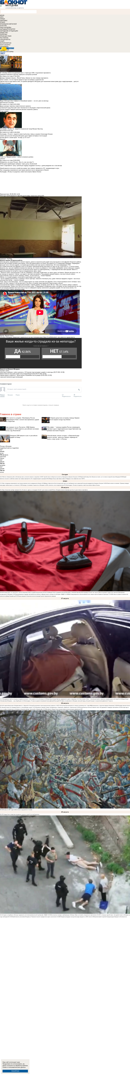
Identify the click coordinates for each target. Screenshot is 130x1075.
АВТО (1, 17)
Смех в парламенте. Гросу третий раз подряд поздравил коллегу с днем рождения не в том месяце (31, 165)
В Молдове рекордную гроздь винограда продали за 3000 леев (75, 916)
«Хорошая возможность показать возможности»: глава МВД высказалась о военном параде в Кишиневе (88, 705)
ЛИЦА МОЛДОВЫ (5, 27)
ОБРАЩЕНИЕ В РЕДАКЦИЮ (9, 31)
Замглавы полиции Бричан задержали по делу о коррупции (61, 699)
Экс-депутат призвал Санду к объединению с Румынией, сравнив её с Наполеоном (55, 707)
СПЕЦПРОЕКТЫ (5, 39)
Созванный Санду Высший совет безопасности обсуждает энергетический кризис (25, 108)
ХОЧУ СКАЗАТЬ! (5, 45)
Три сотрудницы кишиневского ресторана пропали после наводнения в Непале (22, 483)
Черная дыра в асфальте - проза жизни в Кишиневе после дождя (20, 375)
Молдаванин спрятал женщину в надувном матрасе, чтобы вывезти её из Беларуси (23, 699)
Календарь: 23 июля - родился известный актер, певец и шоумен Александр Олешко (26, 134)
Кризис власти (4, 55)
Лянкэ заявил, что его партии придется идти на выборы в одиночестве (22, 79)
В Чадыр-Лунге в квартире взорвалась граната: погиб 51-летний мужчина (21, 814)
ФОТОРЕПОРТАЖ (5, 43)
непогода (12, 377)
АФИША (2, 19)
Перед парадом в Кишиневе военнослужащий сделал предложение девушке (37, 596)
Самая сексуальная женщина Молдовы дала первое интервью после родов (23, 136)
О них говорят (4, 111)
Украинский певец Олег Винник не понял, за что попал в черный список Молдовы (100, 476)
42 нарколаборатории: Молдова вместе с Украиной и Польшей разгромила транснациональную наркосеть (29, 705)
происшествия (4, 377)
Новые (2, 395)
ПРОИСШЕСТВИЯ (5, 36)
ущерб (21, 377)
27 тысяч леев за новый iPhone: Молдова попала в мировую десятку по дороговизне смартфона (64, 489)
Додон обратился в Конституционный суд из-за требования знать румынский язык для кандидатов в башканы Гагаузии (74, 483)
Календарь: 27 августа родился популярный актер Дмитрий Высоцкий (42, 700)
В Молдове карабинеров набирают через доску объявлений (18, 164)
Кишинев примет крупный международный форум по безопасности (110, 916)
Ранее (18, 395)
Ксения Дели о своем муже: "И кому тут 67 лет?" (15, 137)
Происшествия (4, 194)
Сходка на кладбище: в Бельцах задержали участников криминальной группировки (23, 914)
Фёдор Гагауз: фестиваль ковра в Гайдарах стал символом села (65, 478)
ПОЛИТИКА (3, 34)
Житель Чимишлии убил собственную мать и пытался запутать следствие (21, 476)
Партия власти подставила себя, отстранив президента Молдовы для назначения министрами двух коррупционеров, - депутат (39, 81)
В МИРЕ (2, 22)
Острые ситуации (5, 83)
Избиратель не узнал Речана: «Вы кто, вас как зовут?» (17, 162)
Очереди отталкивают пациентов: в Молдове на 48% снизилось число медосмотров (43, 485)
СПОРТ (2, 41)
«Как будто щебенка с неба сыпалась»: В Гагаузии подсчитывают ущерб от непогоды (26, 372)
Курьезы (2, 139)
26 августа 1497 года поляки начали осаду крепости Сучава (17, 809)
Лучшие (10, 395)
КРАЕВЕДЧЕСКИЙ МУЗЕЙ (8, 24)
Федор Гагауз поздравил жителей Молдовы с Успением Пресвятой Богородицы (68, 592)
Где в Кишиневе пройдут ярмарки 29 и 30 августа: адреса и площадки (20, 489)
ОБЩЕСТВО (4, 32)
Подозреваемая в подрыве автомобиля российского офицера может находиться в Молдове (38, 594)
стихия (17, 377)
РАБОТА (11, 48)
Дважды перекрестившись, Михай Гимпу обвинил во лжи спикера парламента (24, 78)
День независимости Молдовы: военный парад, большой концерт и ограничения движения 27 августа (87, 700)
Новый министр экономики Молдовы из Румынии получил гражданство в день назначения (34, 916)
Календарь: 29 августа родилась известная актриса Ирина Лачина (83, 485)
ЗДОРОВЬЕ (3, 20)
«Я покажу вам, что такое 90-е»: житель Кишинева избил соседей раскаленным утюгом (24, 592)
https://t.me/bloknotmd (50, 337)
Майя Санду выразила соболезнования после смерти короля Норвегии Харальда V (88, 594)
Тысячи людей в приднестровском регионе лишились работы (19, 109)
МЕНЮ (2, 15)
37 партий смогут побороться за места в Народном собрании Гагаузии (59, 476)
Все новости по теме (6, 76)
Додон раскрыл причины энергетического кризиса (15, 106)
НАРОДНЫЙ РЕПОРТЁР (7, 29)
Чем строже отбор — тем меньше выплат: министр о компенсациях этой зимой (99, 699)
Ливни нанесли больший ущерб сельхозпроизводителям (17, 373)
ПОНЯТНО (15, 1071)
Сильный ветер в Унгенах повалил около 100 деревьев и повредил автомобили (99, 707)
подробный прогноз (6, 448)
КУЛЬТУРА (3, 26)
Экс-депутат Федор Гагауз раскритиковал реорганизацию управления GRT (64, 709)
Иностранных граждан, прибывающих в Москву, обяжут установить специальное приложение (74, 914)
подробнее (15, 448)
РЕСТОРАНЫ (4, 38)
